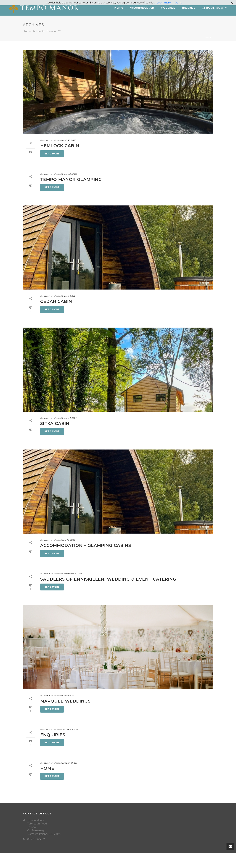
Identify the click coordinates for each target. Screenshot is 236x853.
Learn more (164, 2)
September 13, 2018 (72, 573)
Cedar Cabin (56, 301)
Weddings (168, 7)
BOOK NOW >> (216, 7)
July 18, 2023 (68, 540)
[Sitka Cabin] (118, 370)
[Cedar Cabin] (118, 247)
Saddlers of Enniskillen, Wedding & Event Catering (108, 579)
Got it (178, 2)
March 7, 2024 (69, 296)
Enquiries (188, 7)
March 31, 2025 (69, 174)
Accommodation (142, 7)
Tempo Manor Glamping (71, 179)
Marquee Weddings (65, 701)
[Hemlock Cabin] (118, 92)
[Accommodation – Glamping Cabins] (118, 492)
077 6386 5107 (36, 839)
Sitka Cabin (54, 423)
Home (118, 7)
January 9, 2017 (70, 729)
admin (47, 140)
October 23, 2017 (70, 695)
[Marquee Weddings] (118, 647)
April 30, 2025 (69, 140)
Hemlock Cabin (59, 145)
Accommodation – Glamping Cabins (85, 545)
